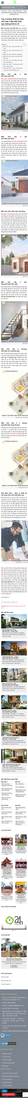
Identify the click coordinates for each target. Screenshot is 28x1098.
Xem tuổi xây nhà (6, 980)
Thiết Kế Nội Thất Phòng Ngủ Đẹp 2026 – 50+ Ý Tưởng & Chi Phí (11, 765)
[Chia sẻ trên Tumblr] (16, 602)
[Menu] (2, 2)
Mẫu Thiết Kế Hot (17, 10)
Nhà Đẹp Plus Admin (20, 25)
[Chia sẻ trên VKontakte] (11, 602)
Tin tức (10, 10)
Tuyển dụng (22, 1091)
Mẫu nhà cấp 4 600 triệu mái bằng (12, 54)
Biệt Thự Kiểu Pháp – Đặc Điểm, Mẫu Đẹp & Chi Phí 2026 (10, 684)
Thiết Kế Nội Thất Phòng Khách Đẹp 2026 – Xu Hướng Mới (10, 738)
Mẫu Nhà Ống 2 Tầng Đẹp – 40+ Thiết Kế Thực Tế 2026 (9, 711)
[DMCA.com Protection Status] (8, 1043)
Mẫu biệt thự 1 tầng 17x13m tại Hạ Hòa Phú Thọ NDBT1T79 (14, 959)
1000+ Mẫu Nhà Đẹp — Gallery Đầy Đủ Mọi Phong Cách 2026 (10, 657)
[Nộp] (24, 7)
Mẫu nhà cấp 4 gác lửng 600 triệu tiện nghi (12, 57)
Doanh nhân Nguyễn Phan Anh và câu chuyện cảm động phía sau (21, 895)
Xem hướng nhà (5, 984)
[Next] (26, 954)
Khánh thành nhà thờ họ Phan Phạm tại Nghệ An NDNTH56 (21, 871)
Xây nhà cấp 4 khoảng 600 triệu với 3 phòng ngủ (12, 61)
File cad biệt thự (20, 787)
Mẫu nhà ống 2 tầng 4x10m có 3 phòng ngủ (20, 823)
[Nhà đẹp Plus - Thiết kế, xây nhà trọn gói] (15, 2)
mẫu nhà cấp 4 (11, 606)
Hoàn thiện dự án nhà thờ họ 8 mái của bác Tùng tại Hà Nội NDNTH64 (7, 871)
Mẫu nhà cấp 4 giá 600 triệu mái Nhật (12, 51)
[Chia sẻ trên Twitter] (5, 602)
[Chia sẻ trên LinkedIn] (13, 602)
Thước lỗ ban (5, 977)
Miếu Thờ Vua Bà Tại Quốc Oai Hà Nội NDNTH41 (21, 848)
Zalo (4, 1091)
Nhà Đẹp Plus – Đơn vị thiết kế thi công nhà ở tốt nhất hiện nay (12, 69)
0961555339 (9, 1094)
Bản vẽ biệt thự (20, 784)
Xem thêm (14, 966)
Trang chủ (4, 10)
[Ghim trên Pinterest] (8, 602)
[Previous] (2, 954)
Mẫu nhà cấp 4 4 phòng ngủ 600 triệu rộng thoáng (12, 65)
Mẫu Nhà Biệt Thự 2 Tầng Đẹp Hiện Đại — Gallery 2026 (10, 630)
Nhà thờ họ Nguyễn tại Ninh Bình (7, 894)
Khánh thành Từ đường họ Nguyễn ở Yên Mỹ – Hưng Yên (7, 848)
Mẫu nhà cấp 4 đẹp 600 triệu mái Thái (12, 47)
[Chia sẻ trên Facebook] (2, 602)
